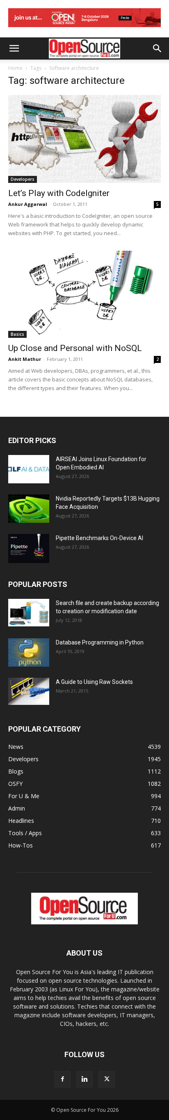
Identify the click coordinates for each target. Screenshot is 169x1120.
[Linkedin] (84, 1079)
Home (15, 68)
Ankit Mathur (24, 359)
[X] (106, 1079)
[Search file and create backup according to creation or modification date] (28, 612)
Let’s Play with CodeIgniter (59, 193)
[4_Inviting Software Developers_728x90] (84, 29)
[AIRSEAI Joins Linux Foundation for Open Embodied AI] (28, 469)
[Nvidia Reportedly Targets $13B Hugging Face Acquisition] (28, 508)
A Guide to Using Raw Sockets (94, 682)
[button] (14, 48)
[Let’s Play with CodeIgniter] (84, 139)
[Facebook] (62, 1079)
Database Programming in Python (100, 642)
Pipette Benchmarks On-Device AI (99, 538)
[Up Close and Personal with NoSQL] (84, 294)
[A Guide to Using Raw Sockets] (28, 691)
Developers (22, 179)
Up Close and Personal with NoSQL (75, 348)
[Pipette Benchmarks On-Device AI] (28, 548)
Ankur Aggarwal (27, 204)
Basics (17, 334)
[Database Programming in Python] (28, 652)
